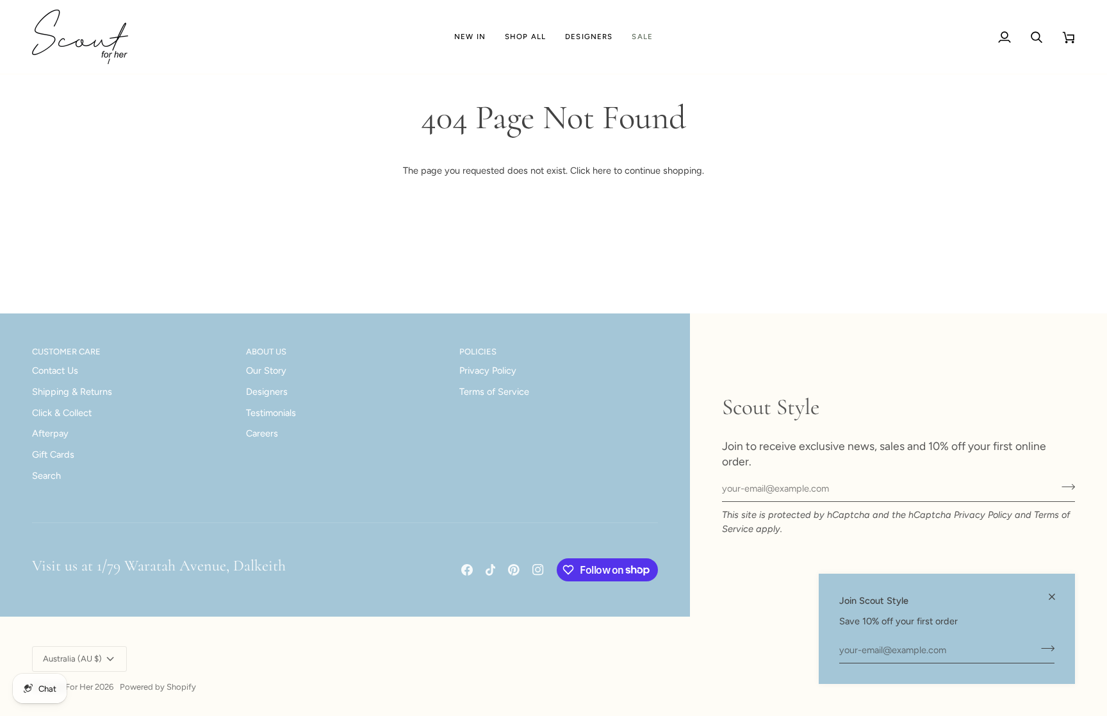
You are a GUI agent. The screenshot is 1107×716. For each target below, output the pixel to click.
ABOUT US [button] (266, 351)
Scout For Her (67, 687)
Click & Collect (62, 413)
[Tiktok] (491, 570)
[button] (525, 37)
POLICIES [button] (477, 351)
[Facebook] (467, 570)
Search (46, 475)
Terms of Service (494, 391)
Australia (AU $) (72, 658)
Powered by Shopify (158, 687)
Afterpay (50, 433)
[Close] (1057, 597)
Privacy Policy (983, 514)
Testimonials (271, 413)
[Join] (1043, 648)
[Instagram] (538, 570)
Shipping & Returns (72, 391)
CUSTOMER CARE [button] (66, 351)
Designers (267, 391)
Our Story (266, 370)
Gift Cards (53, 454)
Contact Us (55, 370)
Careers (262, 433)
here (602, 170)
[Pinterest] (514, 570)
